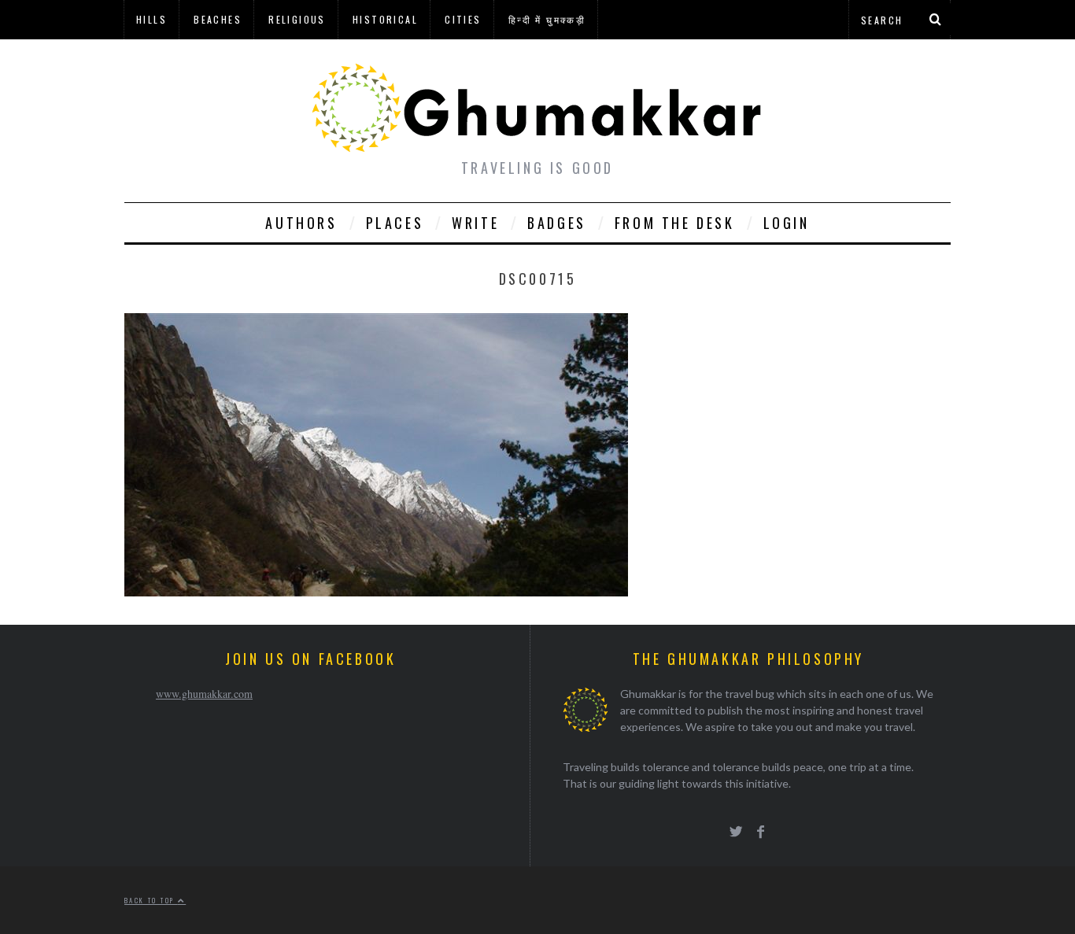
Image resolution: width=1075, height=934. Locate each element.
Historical (385, 19)
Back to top (151, 900)
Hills (151, 19)
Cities (463, 19)
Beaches (218, 19)
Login (786, 222)
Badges (556, 222)
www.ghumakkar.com (204, 693)
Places (395, 222)
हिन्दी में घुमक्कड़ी (547, 19)
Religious (297, 19)
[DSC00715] (376, 591)
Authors (301, 222)
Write (475, 222)
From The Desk (675, 222)
